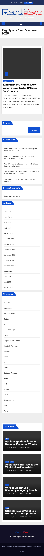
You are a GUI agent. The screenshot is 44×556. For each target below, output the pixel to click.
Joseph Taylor (26, 95)
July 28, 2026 (12, 470)
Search (6, 123)
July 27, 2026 (12, 494)
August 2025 (8, 271)
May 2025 (7, 282)
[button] (37, 24)
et (4, 324)
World (6, 411)
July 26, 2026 (12, 517)
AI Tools (7, 303)
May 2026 (7, 222)
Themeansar (37, 546)
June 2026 (8, 217)
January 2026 (9, 244)
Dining (6, 319)
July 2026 (7, 212)
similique (7, 368)
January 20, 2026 (11, 95)
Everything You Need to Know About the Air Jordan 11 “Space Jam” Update (20, 88)
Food (6, 335)
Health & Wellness (10, 346)
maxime (7, 351)
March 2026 (8, 233)
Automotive (8, 308)
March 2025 (8, 287)
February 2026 (9, 239)
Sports (6, 378)
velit (5, 405)
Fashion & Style (8, 81)
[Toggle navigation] (21, 23)
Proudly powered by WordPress (11, 546)
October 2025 (9, 260)
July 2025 (7, 277)
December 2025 (10, 250)
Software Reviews (10, 373)
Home (22, 551)
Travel (6, 395)
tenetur (6, 389)
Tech (5, 384)
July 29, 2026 (12, 447)
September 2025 (10, 266)
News (6, 357)
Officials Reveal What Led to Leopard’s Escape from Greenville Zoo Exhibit (20, 513)
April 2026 (7, 228)
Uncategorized (9, 400)
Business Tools (9, 313)
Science (7, 362)
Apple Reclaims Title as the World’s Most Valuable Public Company (21, 467)
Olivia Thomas (25, 447)
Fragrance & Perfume (12, 341)
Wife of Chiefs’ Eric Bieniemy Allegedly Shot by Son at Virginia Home (21, 490)
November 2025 (10, 255)
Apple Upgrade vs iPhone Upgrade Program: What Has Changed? (20, 444)
